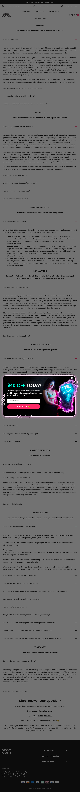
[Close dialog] (72, 378)
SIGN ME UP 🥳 (23, 407)
